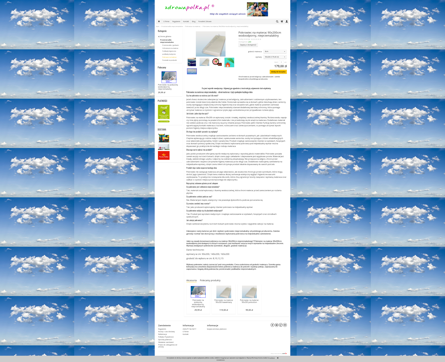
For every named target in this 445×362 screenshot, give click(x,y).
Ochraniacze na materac (170, 48)
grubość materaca (255, 51)
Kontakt (186, 21)
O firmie (166, 21)
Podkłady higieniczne (169, 51)
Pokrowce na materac (169, 57)
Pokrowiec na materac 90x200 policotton (249, 301)
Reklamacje (162, 334)
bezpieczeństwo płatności (217, 329)
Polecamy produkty (210, 280)
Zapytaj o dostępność (248, 45)
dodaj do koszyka (278, 72)
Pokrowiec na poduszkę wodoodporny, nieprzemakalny (198, 303)
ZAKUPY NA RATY (189, 329)
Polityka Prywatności (166, 337)
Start (157, 26)
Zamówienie (164, 325)
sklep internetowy (276, 353)
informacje (212, 325)
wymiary (259, 57)
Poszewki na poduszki (169, 60)
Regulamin (176, 21)
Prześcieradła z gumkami (170, 45)
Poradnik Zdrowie (204, 21)
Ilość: (276, 62)
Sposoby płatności (165, 339)
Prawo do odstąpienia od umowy (167, 346)
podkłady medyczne (169, 54)
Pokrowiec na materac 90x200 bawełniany (223, 301)
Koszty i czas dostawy (166, 331)
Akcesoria (191, 280)
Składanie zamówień (166, 342)
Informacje (188, 325)
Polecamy (162, 67)
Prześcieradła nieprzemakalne (167, 41)
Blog (193, 21)
